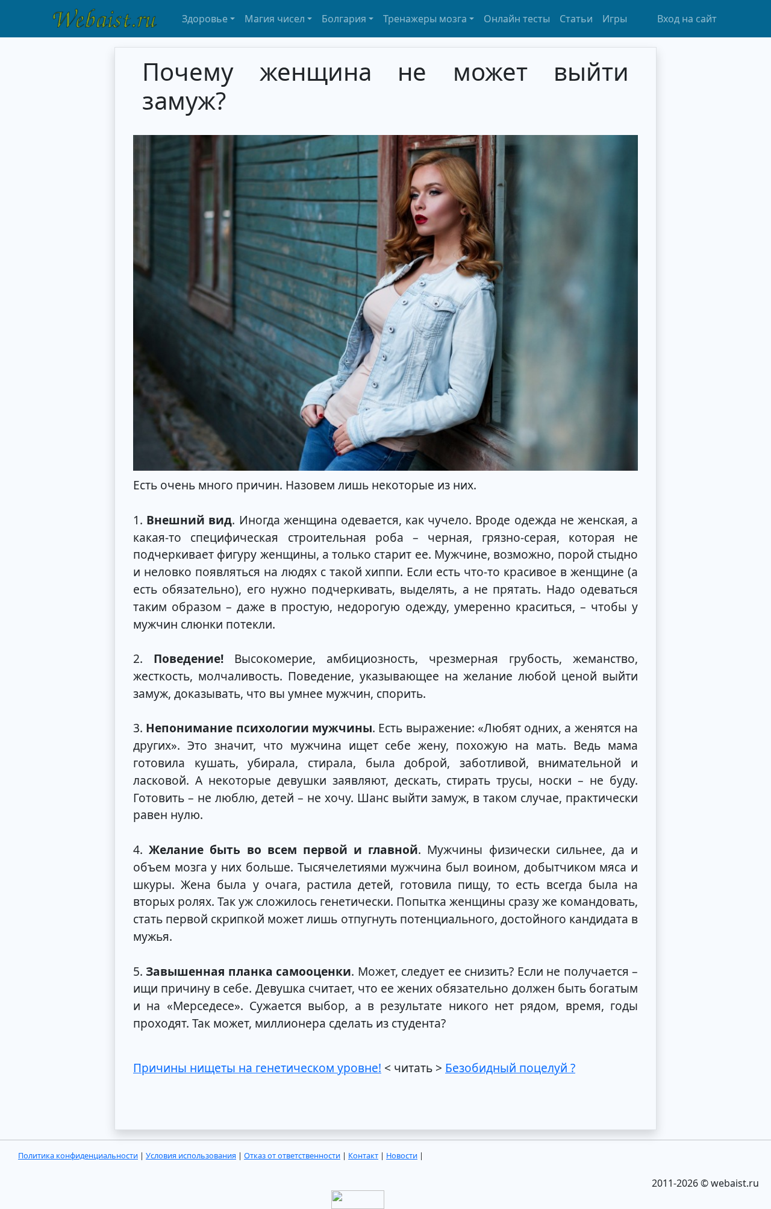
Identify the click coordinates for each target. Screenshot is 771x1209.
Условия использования (191, 1155)
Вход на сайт (687, 18)
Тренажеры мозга (425, 18)
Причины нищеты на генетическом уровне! (257, 1068)
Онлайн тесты (517, 18)
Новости (401, 1155)
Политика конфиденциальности (78, 1155)
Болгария (344, 18)
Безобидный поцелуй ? (510, 1068)
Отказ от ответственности (292, 1155)
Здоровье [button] (205, 18)
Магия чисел (275, 18)
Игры (614, 18)
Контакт (363, 1155)
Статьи (576, 18)
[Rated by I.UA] (357, 1198)
